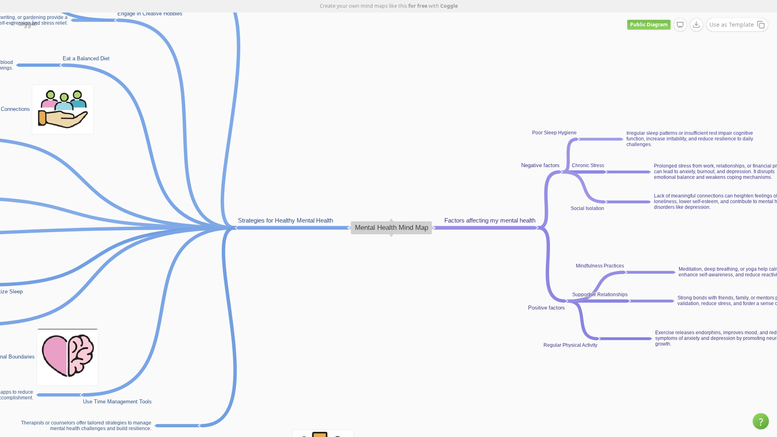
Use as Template (731, 24)
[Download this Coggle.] (696, 24)
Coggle (449, 5)
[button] (761, 421)
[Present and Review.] (680, 25)
